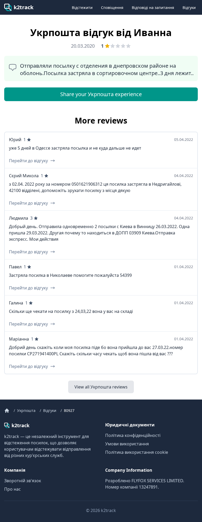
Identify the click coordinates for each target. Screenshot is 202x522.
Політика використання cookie (136, 452)
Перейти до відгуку (28, 161)
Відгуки (189, 7)
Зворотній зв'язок (22, 481)
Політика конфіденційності (132, 435)
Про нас (12, 489)
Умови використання (127, 444)
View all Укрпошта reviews (101, 387)
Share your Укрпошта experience (101, 94)
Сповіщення (112, 7)
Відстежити (82, 7)
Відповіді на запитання (153, 7)
